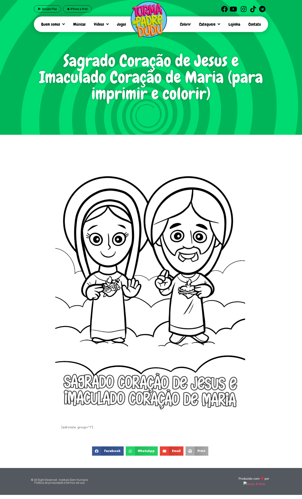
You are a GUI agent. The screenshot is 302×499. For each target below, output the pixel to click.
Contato (254, 24)
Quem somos (50, 24)
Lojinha (234, 24)
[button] (108, 451)
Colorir (185, 24)
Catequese (207, 24)
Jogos (121, 24)
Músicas (79, 24)
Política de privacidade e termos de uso (59, 482)
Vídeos (99, 24)
